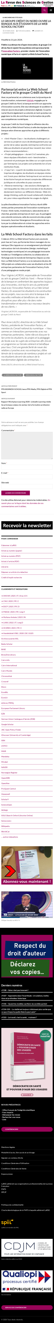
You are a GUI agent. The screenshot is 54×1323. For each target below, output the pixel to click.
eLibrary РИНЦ (7, 703)
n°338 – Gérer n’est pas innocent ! (15, 990)
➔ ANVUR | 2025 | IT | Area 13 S (14, 596)
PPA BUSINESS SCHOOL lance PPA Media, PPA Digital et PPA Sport (26, 389)
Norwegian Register (9, 772)
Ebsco (3, 687)
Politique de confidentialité (12, 1205)
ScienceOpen (6, 805)
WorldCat (5, 831)
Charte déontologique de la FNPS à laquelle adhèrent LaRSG (25, 1210)
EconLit (4, 697)
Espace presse (7, 1174)
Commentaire (8, 430)
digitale (30, 100)
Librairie (4, 567)
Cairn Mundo (6, 671)
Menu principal (51, 10)
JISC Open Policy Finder (11, 730)
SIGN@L (4, 810)
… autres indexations (9, 837)
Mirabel (4, 762)
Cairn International (9, 665)
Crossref (4, 681)
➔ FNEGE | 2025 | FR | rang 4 (13, 612)
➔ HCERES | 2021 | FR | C (11, 628)
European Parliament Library (13, 708)
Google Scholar (7, 724)
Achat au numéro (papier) (11, 551)
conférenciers (11, 1129)
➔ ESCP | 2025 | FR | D (10, 606)
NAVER (4, 767)
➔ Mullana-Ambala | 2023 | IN (13, 617)
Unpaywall (5, 794)
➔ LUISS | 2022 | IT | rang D (12, 622)
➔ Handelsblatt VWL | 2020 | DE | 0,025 (17, 633)
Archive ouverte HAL (9, 639)
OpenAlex (5, 783)
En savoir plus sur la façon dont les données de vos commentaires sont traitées (25, 503)
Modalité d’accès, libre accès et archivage (18, 1152)
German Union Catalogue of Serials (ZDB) (18, 719)
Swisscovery (6, 821)
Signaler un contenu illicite (12, 1158)
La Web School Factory (13, 375)
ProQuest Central (8, 789)
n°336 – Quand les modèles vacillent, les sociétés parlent (24, 1004)
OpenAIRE (5, 778)
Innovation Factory (11, 51)
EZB (3, 714)
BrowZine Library (8, 655)
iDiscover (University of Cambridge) (16, 735)
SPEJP (3, 1192)
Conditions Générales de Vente (13, 1168)
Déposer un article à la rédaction (14, 572)
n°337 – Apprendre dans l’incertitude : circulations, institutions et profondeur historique (25, 997)
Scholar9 (5, 799)
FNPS (3, 1189)
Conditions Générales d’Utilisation (15, 1163)
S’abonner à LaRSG (8, 545)
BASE (3, 649)
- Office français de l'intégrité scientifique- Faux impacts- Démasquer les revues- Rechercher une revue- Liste (18, 1115)
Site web (5, 482)
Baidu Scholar (7, 644)
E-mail (4, 473)
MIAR (3, 751)
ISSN (3, 740)
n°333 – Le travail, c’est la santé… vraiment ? (19, 1017)
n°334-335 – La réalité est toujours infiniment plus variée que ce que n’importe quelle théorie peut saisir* (26, 1010)
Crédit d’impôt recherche (11, 577)
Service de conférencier (15, 1307)
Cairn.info (5, 660)
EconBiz (4, 692)
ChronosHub (6, 676)
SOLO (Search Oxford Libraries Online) (17, 815)
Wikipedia (5, 826)
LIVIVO (4, 746)
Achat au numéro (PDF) (10, 556)
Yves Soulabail (24, 31)
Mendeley (5, 756)
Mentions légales (8, 1147)
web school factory (34, 375)
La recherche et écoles (12, 17)
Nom (4, 463)
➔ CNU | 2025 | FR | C (10, 601)
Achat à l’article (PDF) (10, 561)
